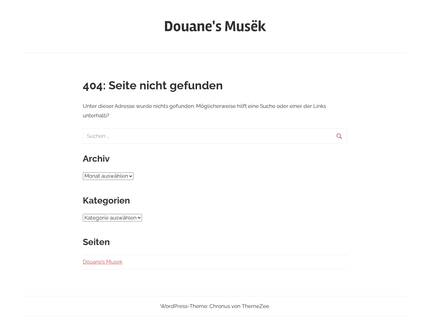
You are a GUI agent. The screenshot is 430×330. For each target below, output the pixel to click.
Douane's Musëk (215, 26)
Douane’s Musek (102, 262)
